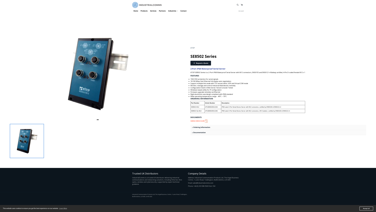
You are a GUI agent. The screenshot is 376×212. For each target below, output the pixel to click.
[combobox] (237, 5)
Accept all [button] (366, 208)
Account (241, 11)
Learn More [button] (63, 208)
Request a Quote (202, 63)
